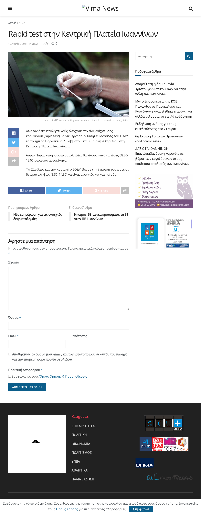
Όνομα (14, 317)
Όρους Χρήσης (67, 509)
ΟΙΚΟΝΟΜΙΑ (81, 444)
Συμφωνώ (141, 509)
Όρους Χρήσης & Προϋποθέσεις (63, 376)
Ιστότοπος (79, 336)
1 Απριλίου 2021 (17, 43)
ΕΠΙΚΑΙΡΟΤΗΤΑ (83, 426)
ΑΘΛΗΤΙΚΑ (79, 470)
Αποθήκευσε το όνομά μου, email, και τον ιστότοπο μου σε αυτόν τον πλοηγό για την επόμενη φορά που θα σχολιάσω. (69, 356)
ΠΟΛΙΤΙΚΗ (79, 435)
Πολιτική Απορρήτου (25, 370)
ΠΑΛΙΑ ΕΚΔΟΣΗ (83, 479)
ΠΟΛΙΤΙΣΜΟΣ (82, 452)
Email (13, 336)
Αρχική (12, 23)
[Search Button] (189, 56)
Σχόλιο (13, 262)
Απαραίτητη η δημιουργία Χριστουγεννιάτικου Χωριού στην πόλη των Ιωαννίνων (160, 89)
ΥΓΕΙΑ (22, 23)
